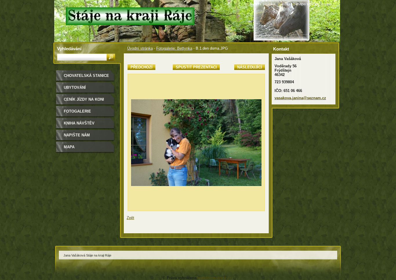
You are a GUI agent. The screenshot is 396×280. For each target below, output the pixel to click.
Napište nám (77, 135)
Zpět (130, 218)
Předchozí (141, 67)
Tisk (286, 4)
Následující (249, 67)
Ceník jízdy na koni (84, 99)
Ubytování (75, 87)
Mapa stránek (307, 4)
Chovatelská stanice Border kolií (86, 77)
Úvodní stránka (140, 48)
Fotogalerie (77, 111)
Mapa (69, 147)
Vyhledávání (69, 48)
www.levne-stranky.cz (215, 278)
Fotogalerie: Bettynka (174, 48)
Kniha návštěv (79, 123)
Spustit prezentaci (196, 67)
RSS (329, 4)
